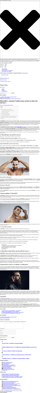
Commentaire (2, 328)
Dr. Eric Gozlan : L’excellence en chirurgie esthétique (12, 343)
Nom (1, 330)
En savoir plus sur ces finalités (6, 71)
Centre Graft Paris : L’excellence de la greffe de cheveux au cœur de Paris (16, 354)
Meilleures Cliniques (3, 79)
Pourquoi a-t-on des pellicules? (5, 97)
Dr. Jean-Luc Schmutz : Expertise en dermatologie (12, 350)
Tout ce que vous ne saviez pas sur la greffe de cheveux (10, 375)
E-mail (1, 332)
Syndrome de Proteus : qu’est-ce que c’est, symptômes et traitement (12, 376)
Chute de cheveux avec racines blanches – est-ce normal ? (11, 310)
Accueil (3, 88)
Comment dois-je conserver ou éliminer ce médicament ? (8, 117)
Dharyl (12, 105)
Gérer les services (4, 69)
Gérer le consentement (3, 392)
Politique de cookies (5, 74)
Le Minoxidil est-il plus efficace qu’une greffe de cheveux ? (9, 116)
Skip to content (2, 87)
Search (1, 337)
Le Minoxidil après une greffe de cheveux (6, 109)
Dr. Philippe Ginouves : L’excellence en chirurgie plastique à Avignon (15, 358)
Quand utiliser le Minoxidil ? (5, 111)
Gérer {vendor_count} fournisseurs (7, 70)
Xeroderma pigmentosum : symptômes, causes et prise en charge (12, 377)
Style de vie (4, 90)
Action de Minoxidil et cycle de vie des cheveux (8, 110)
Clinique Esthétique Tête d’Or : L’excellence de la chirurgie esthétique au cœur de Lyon (19, 347)
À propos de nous (4, 91)
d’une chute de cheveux (19, 126)
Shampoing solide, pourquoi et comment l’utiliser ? (8, 96)
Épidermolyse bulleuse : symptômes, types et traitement (10, 374)
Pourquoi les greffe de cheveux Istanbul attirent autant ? (10, 373)
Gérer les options (4, 68)
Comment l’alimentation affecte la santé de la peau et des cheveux (12, 312)
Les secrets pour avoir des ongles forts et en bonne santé (11, 313)
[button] (20, 30)
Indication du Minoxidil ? (5, 112)
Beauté (3, 89)
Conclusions (2, 118)
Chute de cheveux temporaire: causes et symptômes (10, 311)
